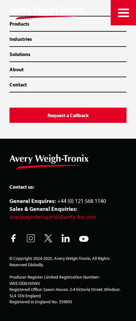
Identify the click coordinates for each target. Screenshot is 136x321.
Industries (20, 39)
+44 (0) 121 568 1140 (81, 201)
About (16, 69)
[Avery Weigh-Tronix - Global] (46, 12)
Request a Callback (68, 115)
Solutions (19, 54)
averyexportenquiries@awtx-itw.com (52, 216)
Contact (18, 84)
